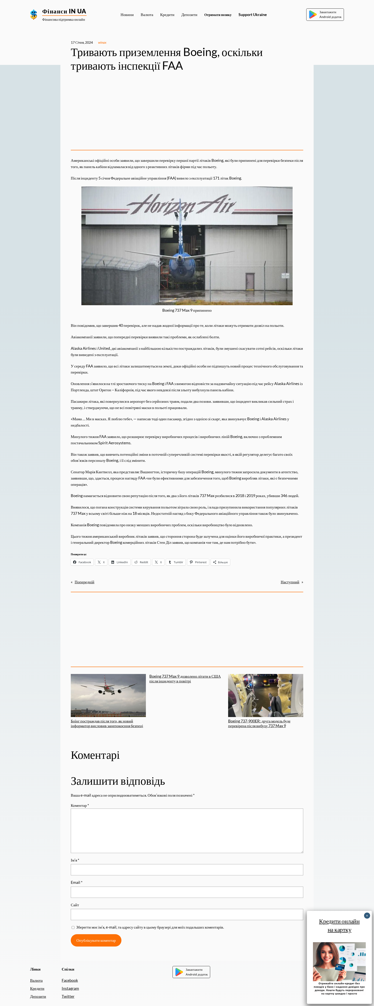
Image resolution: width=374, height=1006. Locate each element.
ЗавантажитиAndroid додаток (330, 14)
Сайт (75, 904)
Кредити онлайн (339, 921)
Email (76, 882)
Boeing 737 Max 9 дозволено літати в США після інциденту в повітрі (185, 678)
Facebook (70, 980)
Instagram (70, 988)
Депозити (38, 996)
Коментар (80, 805)
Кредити (37, 988)
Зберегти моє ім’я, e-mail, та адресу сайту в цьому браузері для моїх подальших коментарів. (150, 927)
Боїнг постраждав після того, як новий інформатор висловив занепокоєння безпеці (107, 723)
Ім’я (75, 860)
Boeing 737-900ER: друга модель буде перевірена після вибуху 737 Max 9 (259, 723)
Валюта (36, 980)
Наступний (290, 581)
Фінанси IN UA (64, 11)
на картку (339, 929)
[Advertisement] (187, 112)
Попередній (84, 581)
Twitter (68, 996)
